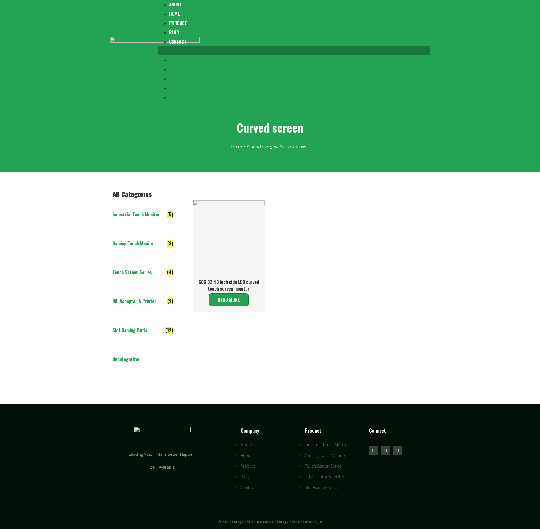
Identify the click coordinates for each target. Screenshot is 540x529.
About (175, 60)
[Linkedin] (385, 450)
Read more (229, 299)
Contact (177, 41)
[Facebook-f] (373, 450)
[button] (294, 50)
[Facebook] (397, 450)
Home (174, 13)
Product (178, 23)
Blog (174, 32)
